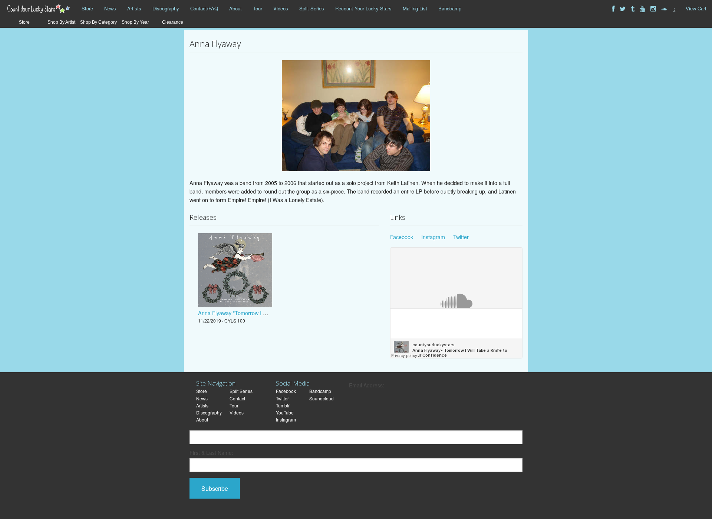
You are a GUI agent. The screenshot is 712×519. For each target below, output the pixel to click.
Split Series (311, 8)
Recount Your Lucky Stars (363, 8)
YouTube (285, 412)
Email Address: (366, 385)
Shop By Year (135, 22)
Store (87, 8)
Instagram (433, 237)
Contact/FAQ (204, 8)
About (235, 8)
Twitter (461, 237)
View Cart (696, 8)
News (110, 8)
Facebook (401, 237)
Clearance (172, 22)
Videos (280, 8)
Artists (134, 8)
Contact (237, 398)
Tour (257, 8)
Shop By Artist (61, 22)
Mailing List (415, 8)
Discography (165, 8)
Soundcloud (321, 398)
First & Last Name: (211, 452)
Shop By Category (98, 22)
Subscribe (214, 488)
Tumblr (283, 405)
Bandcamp (449, 8)
